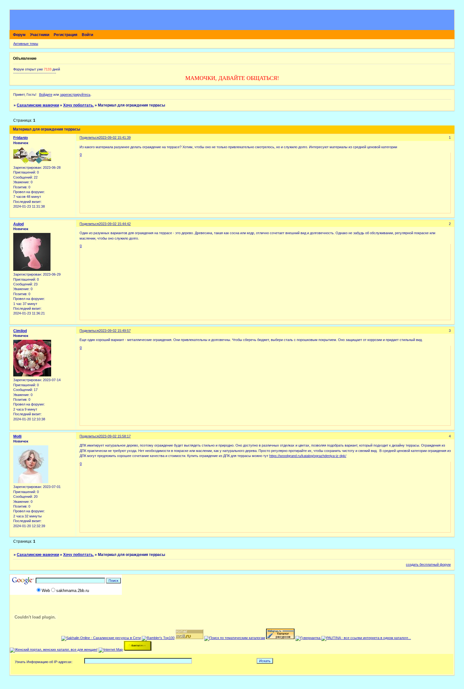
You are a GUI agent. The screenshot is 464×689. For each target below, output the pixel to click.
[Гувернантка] (308, 638)
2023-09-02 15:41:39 (115, 137)
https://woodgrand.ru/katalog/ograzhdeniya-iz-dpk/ (307, 456)
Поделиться (89, 137)
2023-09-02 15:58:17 (115, 436)
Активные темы (25, 44)
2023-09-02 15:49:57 (115, 330)
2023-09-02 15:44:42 (115, 224)
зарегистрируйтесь (75, 94)
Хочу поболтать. (78, 105)
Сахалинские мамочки (38, 105)
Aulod (18, 224)
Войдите (45, 94)
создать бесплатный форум (428, 564)
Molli (17, 436)
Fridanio (20, 138)
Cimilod (20, 331)
